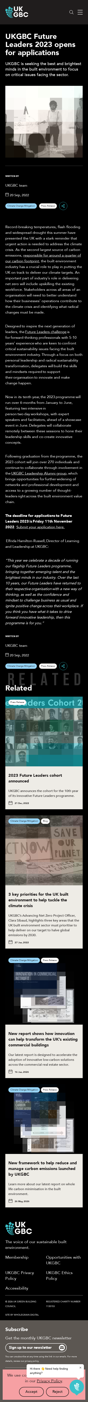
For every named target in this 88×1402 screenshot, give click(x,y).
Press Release (48, 205)
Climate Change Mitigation (21, 205)
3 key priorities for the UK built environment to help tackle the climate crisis (38, 900)
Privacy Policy (49, 1381)
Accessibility (16, 1288)
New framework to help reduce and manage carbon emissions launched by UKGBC (42, 1168)
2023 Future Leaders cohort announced (35, 778)
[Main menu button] (80, 12)
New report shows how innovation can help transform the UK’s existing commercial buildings (43, 1039)
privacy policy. (32, 1361)
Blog (45, 820)
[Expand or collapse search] (71, 12)
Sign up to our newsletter (30, 1347)
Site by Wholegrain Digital (22, 1314)
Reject (60, 1393)
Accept (34, 1393)
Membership (16, 1257)
